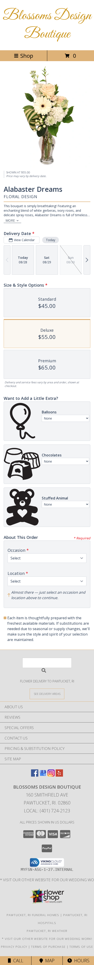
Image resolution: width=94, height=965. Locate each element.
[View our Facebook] (34, 775)
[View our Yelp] (59, 775)
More (10, 220)
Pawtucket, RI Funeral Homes (33, 915)
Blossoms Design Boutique (47, 25)
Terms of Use (81, 947)
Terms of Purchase (48, 947)
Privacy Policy (14, 947)
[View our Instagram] (51, 775)
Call (17, 961)
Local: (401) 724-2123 (47, 811)
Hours (80, 961)
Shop (26, 55)
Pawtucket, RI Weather (47, 931)
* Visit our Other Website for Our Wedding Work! (47, 939)
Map (49, 961)
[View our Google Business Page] (43, 775)
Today (50, 240)
